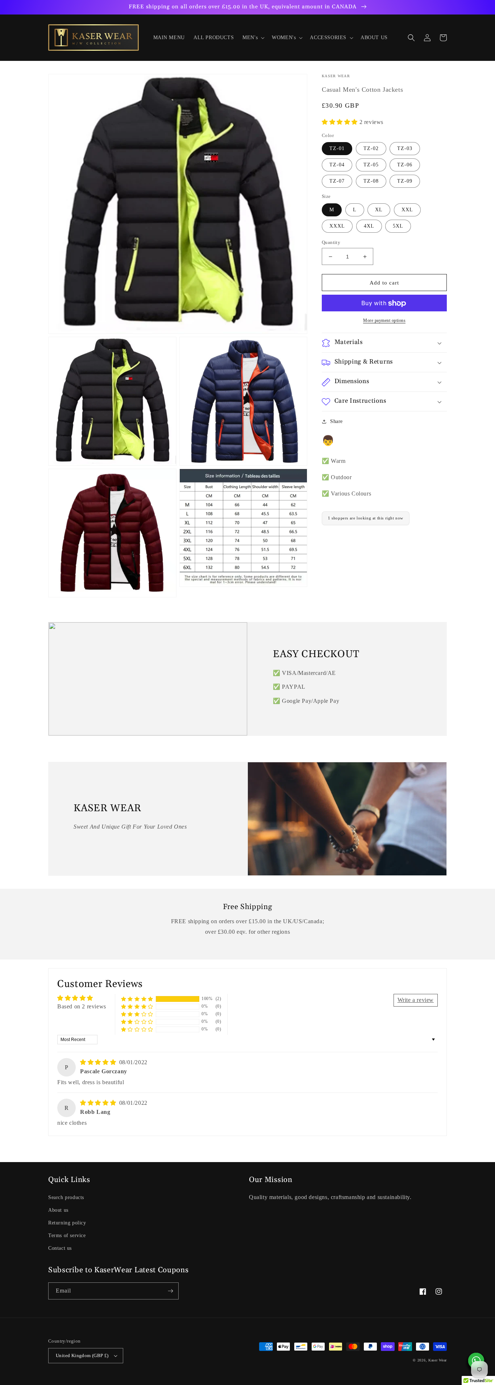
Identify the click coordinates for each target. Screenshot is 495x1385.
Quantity (331, 242)
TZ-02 (371, 149)
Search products (66, 1197)
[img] (99, 1062)
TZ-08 (371, 181)
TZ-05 (371, 165)
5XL (398, 226)
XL (379, 209)
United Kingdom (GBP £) (82, 1355)
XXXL (337, 226)
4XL (369, 226)
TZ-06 (404, 165)
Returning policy (67, 1223)
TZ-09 (404, 181)
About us (58, 1210)
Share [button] (336, 421)
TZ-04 (337, 165)
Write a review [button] (416, 1000)
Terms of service (67, 1235)
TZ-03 (404, 149)
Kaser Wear (437, 1360)
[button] (252, 37)
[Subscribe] (170, 1290)
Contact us (60, 1248)
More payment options (384, 320)
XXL (407, 209)
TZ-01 (337, 149)
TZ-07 (337, 181)
